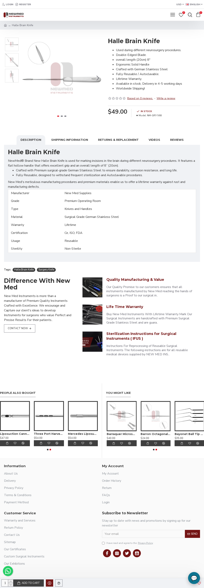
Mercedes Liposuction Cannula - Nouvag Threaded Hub (83, 434)
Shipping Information (69, 140)
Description (31, 140)
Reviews (177, 140)
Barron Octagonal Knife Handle (155, 434)
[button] (26, 78)
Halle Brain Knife (24, 269)
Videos (154, 140)
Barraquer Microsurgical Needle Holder (121, 434)
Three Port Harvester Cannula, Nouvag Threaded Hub (49, 434)
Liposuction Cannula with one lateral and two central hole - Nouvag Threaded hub (15, 434)
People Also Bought (18, 393)
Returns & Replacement (118, 140)
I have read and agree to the (129, 543)
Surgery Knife (46, 269)
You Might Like (118, 393)
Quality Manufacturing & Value (135, 279)
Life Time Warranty (124, 307)
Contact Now (18, 328)
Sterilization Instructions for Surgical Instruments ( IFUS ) (141, 336)
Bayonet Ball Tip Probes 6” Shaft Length (189, 434)
